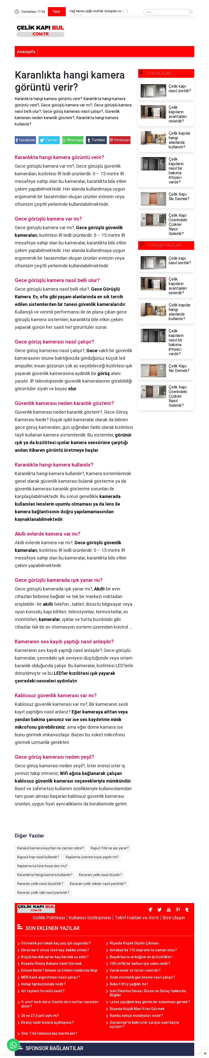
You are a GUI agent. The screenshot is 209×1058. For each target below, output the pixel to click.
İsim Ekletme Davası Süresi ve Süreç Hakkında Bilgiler (148, 993)
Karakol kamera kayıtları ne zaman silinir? (50, 848)
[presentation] (123, 12)
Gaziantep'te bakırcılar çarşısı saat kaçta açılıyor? (144, 1024)
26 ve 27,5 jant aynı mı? (40, 1016)
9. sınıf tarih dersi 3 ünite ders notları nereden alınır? (59, 1004)
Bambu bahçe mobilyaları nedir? (136, 1016)
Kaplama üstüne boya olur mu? (42, 866)
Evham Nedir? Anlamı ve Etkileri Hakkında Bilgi (59, 970)
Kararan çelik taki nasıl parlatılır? (43, 893)
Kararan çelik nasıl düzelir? (100, 875)
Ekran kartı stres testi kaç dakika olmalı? (55, 950)
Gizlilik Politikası (49, 917)
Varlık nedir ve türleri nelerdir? (135, 970)
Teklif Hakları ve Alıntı (137, 917)
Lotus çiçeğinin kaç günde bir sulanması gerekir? (150, 1002)
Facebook (27, 140)
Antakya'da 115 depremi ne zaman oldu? (143, 950)
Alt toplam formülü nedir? (42, 991)
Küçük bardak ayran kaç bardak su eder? (55, 957)
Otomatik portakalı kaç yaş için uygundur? (56, 943)
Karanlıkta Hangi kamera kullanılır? (44, 875)
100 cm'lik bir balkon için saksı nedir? (140, 963)
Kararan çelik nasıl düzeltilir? (40, 884)
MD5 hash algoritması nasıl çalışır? (50, 977)
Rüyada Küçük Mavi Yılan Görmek (137, 1009)
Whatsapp (75, 140)
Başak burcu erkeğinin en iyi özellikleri (141, 957)
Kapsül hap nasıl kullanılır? (38, 857)
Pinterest (122, 140)
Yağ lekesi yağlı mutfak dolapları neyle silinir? (97, 12)
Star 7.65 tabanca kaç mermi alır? (49, 1033)
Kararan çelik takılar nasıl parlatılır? (98, 884)
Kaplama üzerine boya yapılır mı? (92, 857)
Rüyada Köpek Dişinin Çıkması (134, 943)
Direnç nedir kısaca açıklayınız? (47, 1022)
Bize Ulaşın (174, 917)
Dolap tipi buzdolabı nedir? (43, 984)
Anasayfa (26, 51)
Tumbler (98, 140)
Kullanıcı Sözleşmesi (90, 917)
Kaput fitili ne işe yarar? (110, 848)
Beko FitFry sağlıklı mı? (129, 984)
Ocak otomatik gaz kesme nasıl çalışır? (142, 977)
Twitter (51, 140)
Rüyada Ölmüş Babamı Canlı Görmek (51, 963)
